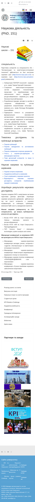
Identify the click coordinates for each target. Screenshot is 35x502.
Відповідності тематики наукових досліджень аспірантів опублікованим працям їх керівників (19, 181)
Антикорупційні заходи (11, 317)
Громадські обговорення (12, 313)
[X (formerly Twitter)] (32, 40)
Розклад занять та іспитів (12, 287)
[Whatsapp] (11, 3)
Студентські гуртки (10, 298)
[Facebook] (2, 3)
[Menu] (31, 10)
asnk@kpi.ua (24, 4)
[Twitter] (5, 3)
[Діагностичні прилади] (17, 377)
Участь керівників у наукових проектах (17, 176)
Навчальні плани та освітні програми (16, 295)
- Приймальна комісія (5, 471)
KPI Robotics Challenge (11, 302)
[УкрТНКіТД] (17, 386)
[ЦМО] (17, 420)
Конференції (8, 309)
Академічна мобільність (12, 306)
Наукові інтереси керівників (13, 171)
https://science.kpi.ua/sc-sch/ (22, 74)
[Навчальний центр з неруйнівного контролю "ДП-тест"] (17, 398)
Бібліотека (7, 320)
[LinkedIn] (27, 40)
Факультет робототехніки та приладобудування (15, 465)
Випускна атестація (10, 291)
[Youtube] (8, 3)
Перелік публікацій (10, 144)
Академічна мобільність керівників (15, 174)
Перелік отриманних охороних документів (18, 151)
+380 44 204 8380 (25, 2)
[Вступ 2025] (17, 357)
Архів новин (8, 324)
